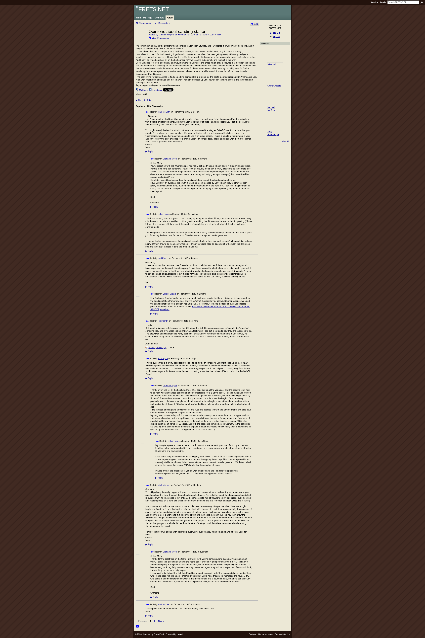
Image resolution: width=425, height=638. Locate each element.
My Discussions (162, 23)
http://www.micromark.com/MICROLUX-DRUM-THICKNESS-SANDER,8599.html (200, 308)
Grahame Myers (166, 34)
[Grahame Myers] (141, 38)
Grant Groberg (274, 85)
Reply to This (143, 100)
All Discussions (143, 23)
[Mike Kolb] (275, 55)
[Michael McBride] (275, 98)
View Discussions (160, 37)
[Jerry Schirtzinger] (275, 122)
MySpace (143, 89)
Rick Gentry (163, 320)
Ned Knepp (163, 258)
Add (256, 23)
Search (422, 2)
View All (285, 141)
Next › (161, 621)
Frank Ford (159, 634)
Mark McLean (164, 111)
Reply (149, 151)
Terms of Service (282, 634)
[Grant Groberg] (275, 76)
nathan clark (163, 214)
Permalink (147, 112)
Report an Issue (265, 634)
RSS (137, 626)
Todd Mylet (163, 358)
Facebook (157, 89)
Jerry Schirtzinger (273, 133)
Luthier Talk (215, 34)
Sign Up (374, 2)
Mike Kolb (272, 64)
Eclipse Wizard (169, 293)
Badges (252, 634)
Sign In (383, 2)
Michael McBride (271, 109)
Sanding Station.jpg (157, 347)
